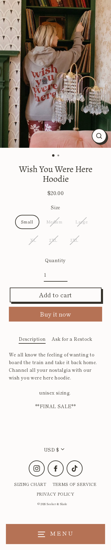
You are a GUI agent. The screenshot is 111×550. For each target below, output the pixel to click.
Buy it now (55, 314)
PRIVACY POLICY (55, 494)
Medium (54, 222)
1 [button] (53, 155)
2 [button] (58, 156)
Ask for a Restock (72, 338)
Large (81, 222)
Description (32, 338)
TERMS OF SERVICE (74, 484)
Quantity (55, 260)
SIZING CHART (30, 484)
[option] (55, 74)
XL (33, 240)
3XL (74, 240)
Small (27, 222)
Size (55, 207)
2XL (53, 240)
